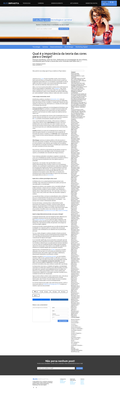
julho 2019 (74, 206)
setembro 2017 (75, 233)
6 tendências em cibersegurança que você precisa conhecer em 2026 (78, 83)
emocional (50, 175)
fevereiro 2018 (75, 227)
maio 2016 (74, 252)
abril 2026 (73, 120)
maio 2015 (74, 265)
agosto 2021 (74, 176)
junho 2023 (74, 160)
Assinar (79, 368)
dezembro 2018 (75, 215)
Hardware (73, 334)
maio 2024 (74, 146)
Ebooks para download (63, 382)
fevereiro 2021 (75, 184)
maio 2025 (74, 132)
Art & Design (74, 3)
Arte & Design (74, 322)
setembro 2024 (75, 142)
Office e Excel (74, 339)
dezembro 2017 (75, 229)
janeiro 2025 (74, 137)
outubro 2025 (74, 126)
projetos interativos (40, 219)
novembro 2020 (75, 187)
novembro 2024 (75, 139)
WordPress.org (75, 351)
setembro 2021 (75, 175)
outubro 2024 (74, 140)
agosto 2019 (74, 205)
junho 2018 (74, 222)
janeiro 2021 (74, 185)
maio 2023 (74, 161)
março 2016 (74, 254)
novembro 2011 (75, 304)
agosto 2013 (74, 289)
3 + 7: (53, 317)
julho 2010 (74, 314)
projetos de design (62, 210)
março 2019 (74, 211)
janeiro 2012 (74, 301)
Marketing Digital (92, 3)
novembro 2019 (75, 202)
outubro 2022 (74, 169)
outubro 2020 (74, 188)
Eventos (82, 380)
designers (57, 88)
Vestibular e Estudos (76, 345)
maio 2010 (74, 316)
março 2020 (74, 197)
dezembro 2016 (75, 244)
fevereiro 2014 (75, 283)
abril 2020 (73, 196)
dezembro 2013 (75, 286)
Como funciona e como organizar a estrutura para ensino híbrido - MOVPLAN (78, 111)
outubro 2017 (74, 232)
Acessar (73, 348)
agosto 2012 (74, 299)
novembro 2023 (75, 154)
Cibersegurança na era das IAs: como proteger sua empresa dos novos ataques (78, 79)
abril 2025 (73, 133)
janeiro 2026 (74, 124)
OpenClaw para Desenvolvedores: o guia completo (77, 76)
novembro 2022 (75, 168)
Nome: (53, 307)
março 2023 (74, 163)
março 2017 (74, 240)
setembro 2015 (75, 262)
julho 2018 (74, 221)
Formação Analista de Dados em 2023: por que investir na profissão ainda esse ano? (78, 96)
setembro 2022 (75, 170)
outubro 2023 (74, 155)
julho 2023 (74, 158)
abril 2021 (73, 181)
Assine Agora (63, 28)
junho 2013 (74, 292)
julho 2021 (74, 178)
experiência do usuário (50, 210)
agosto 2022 (74, 172)
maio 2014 (74, 280)
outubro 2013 (74, 288)
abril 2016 (73, 253)
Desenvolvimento (57, 3)
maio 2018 (74, 223)
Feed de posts (75, 349)
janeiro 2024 (74, 151)
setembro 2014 (75, 275)
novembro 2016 (75, 245)
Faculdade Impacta (76, 330)
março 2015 (74, 268)
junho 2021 (74, 179)
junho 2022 (74, 173)
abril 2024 (73, 148)
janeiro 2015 (74, 270)
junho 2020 (74, 193)
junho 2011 (74, 307)
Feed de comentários (76, 350)
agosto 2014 (74, 276)
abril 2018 (73, 224)
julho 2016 (74, 250)
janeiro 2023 (74, 166)
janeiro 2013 (74, 294)
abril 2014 (73, 281)
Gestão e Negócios (76, 333)
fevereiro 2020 (75, 198)
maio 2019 (74, 209)
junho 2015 (74, 264)
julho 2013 (74, 290)
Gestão (73, 331)
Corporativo (74, 325)
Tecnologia (26, 3)
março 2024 (74, 149)
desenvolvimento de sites (49, 256)
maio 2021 (74, 180)
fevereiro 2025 (75, 136)
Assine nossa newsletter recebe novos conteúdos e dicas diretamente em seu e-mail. (60, 363)
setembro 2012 (75, 298)
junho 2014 (74, 278)
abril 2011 (73, 310)
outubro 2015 (74, 260)
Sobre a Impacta (82, 383)
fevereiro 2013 (75, 293)
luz (35, 118)
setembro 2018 (75, 218)
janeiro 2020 (74, 199)
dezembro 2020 (75, 186)
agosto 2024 (74, 143)
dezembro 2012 (75, 295)
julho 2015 (74, 263)
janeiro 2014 (74, 284)
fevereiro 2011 (75, 311)
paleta (53, 249)
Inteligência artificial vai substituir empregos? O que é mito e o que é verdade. (79, 87)
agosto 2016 (74, 248)
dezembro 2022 (75, 167)
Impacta (73, 336)
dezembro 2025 (75, 125)
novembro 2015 (75, 259)
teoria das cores (55, 99)
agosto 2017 (74, 234)
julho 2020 (74, 192)
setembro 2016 (75, 247)
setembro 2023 (75, 156)
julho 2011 (74, 306)
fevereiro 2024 (75, 150)
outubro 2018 (74, 217)
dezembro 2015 (75, 258)
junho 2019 (74, 208)
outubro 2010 (74, 312)
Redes (72, 340)
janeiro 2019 (74, 214)
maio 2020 (74, 194)
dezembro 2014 (75, 271)
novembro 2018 (75, 216)
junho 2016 (74, 251)
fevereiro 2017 (75, 241)
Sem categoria (75, 342)
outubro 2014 (74, 274)
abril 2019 (73, 210)
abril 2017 (73, 239)
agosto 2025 (74, 128)
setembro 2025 (75, 127)
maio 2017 (74, 238)
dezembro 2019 (75, 200)
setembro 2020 (75, 190)
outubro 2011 (74, 305)
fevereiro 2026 (75, 122)
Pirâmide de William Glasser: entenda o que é (78, 107)
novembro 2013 (75, 287)
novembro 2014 (75, 272)
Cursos (82, 381)
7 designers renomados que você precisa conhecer (78, 117)
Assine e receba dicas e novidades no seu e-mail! (52, 25)
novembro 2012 (75, 296)
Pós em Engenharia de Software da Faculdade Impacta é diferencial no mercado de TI (78, 100)
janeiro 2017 (74, 242)
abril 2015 (73, 266)
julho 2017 (74, 235)
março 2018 (74, 226)
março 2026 (74, 121)
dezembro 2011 (75, 302)
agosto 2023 (74, 157)
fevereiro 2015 (75, 269)
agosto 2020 (74, 191)
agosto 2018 (74, 220)
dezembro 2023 (75, 152)
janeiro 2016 (74, 257)
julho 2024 (74, 144)
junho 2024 (74, 145)
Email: (53, 310)
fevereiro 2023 (75, 164)
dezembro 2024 (75, 138)
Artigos (61, 380)
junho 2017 (74, 236)
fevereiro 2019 (75, 212)
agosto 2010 (74, 313)
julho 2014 (74, 277)
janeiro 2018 (74, 228)
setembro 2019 (75, 204)
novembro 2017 (75, 230)
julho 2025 (74, 130)
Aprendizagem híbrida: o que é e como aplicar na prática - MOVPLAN (79, 105)
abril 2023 (73, 162)
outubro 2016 (74, 246)
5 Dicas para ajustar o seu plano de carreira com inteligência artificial (78, 90)
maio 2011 (74, 308)
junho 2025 (74, 131)
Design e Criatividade (76, 328)
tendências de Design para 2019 (51, 284)
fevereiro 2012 (75, 300)
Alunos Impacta (75, 319)
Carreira (41, 3)
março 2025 (74, 134)
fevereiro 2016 (75, 256)
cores (42, 78)
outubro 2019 (74, 203)
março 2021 (74, 182)
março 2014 (74, 282)
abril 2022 (73, 174)
